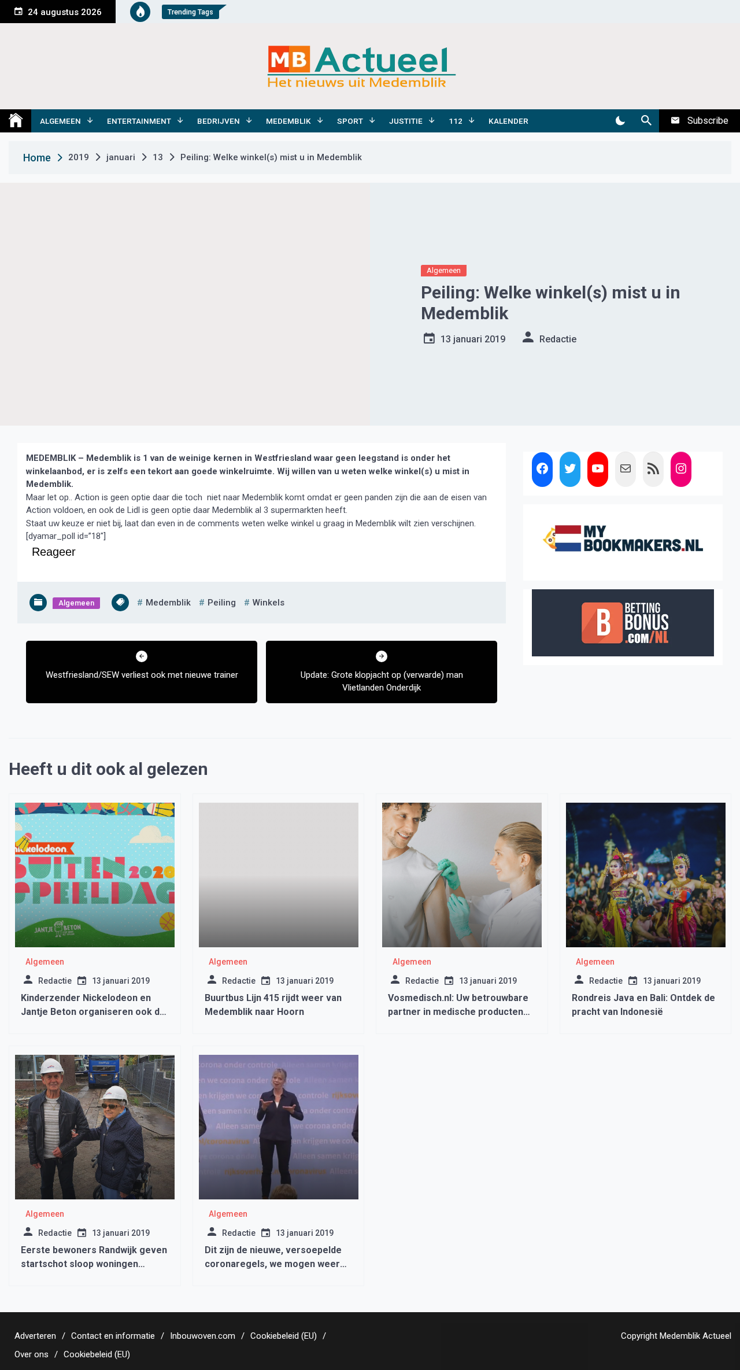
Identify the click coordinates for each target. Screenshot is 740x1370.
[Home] (15, 120)
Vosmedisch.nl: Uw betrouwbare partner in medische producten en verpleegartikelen (458, 1011)
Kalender (508, 120)
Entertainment (139, 120)
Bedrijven (218, 120)
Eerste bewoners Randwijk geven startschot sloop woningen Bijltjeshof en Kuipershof (94, 1264)
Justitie (406, 120)
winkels (268, 602)
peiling (222, 602)
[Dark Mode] (620, 120)
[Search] (646, 120)
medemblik (168, 602)
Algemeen (60, 120)
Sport (350, 120)
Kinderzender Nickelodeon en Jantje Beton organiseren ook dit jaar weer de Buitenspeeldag (93, 1011)
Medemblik (288, 120)
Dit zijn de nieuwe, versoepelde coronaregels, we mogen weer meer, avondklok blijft (273, 1264)
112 (455, 120)
